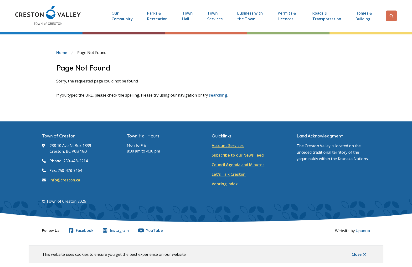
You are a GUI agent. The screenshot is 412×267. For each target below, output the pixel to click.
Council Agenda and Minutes (238, 164)
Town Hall (187, 16)
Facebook (84, 230)
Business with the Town (250, 16)
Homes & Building (363, 16)
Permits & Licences (287, 16)
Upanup (363, 230)
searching (218, 95)
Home (61, 52)
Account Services (228, 145)
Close (357, 254)
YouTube (154, 230)
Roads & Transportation (326, 16)
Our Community (122, 16)
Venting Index (225, 183)
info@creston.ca (65, 180)
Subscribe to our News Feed (238, 155)
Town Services (215, 16)
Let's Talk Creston (229, 174)
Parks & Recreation (157, 16)
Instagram (119, 230)
